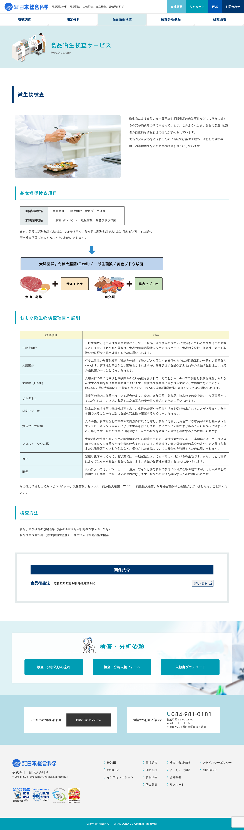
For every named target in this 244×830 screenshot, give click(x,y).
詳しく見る (201, 583)
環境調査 (152, 762)
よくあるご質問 (180, 769)
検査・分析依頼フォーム (122, 667)
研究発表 (219, 19)
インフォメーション (120, 777)
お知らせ (113, 769)
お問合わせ (233, 6)
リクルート (197, 6)
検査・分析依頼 (180, 762)
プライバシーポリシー (217, 762)
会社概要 (176, 6)
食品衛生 (152, 777)
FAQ (215, 6)
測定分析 (152, 769)
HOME (111, 762)
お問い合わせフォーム (88, 719)
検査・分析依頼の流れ (53, 667)
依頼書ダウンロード (190, 667)
